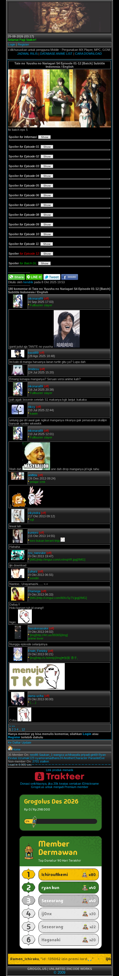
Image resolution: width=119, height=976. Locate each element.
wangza (58, 754)
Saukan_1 (46, 754)
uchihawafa (72, 754)
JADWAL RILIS (27, 53)
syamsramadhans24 (49, 758)
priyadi (85, 754)
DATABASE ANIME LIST (56, 53)
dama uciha (35, 695)
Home (16, 749)
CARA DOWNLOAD (88, 53)
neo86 (34, 754)
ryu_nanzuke (37, 553)
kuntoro (33, 532)
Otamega (34, 591)
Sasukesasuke (38, 628)
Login (11, 44)
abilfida (32, 475)
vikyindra (34, 513)
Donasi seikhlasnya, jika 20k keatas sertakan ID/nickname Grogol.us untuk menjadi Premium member (59, 785)
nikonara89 (35, 298)
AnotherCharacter (75, 758)
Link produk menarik (59, 770)
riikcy (31, 406)
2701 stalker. (41, 761)
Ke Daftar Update (19, 742)
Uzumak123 (26, 758)
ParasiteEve (96, 758)
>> (13, 726)
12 (23, 729)
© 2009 (59, 972)
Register (23, 44)
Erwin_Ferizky (37, 651)
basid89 (33, 352)
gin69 (94, 754)
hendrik (28, 282)
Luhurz (32, 571)
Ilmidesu (33, 369)
